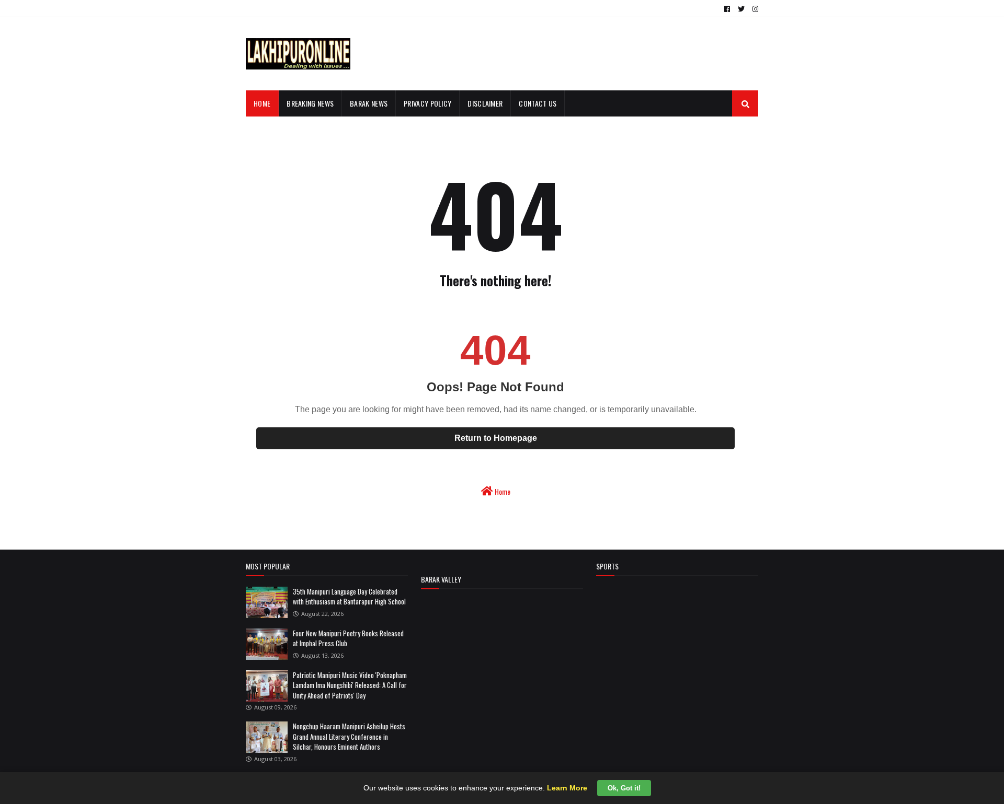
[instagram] (754, 9)
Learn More (567, 788)
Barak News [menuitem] (368, 103)
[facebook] (727, 9)
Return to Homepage (495, 438)
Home (501, 491)
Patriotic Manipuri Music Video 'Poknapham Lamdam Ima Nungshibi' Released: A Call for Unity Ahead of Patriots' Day (350, 685)
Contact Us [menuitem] (537, 103)
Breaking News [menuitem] (310, 103)
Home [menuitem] (262, 103)
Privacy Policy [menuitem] (427, 103)
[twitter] (741, 9)
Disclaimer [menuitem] (485, 103)
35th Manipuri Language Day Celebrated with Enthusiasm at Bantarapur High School (349, 596)
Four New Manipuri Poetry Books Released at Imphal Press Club (348, 638)
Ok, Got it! (624, 788)
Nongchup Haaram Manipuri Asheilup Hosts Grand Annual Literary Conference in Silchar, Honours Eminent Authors (349, 736)
